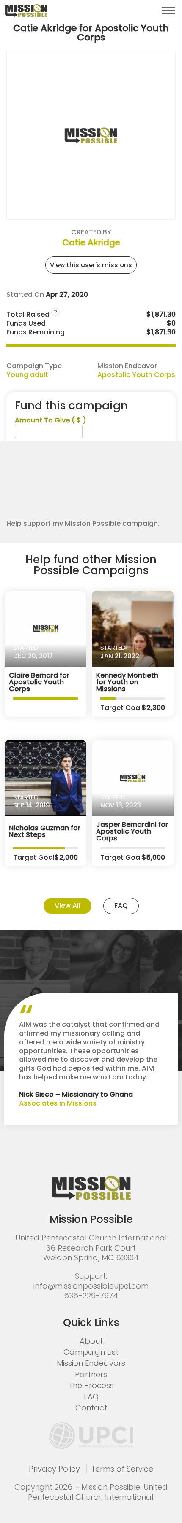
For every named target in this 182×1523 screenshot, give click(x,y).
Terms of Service (122, 1469)
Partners (91, 1374)
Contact (91, 1407)
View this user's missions (91, 265)
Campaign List (91, 1352)
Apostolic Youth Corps (136, 374)
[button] (168, 10)
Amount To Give (50, 420)
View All (67, 905)
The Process (91, 1385)
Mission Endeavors (91, 1363)
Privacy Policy (54, 1469)
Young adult (27, 374)
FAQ (121, 905)
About (91, 1341)
